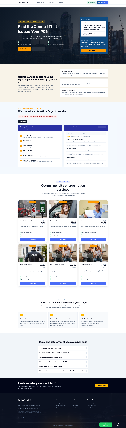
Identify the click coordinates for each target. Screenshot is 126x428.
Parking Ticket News (91, 405)
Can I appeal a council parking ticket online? (62, 357)
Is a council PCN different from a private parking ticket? (62, 352)
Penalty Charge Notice (61, 405)
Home (19, 5)
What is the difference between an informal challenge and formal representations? (62, 370)
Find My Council (102, 385)
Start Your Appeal (102, 2)
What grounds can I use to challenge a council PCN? (62, 361)
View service (33, 239)
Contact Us (89, 410)
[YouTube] (23, 417)
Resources (61, 2)
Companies (51, 2)
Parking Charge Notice (61, 403)
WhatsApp (92, 2)
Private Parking (90, 403)
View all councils (101, 126)
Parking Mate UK (23, 2)
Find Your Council (24, 49)
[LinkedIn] (26, 417)
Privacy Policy (75, 405)
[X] (21, 417)
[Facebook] (18, 417)
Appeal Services (40, 2)
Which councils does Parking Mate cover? (62, 348)
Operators (58, 407)
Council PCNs (22, 121)
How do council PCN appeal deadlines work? (62, 366)
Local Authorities (59, 410)
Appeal (118, 425)
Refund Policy (75, 407)
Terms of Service (75, 403)
